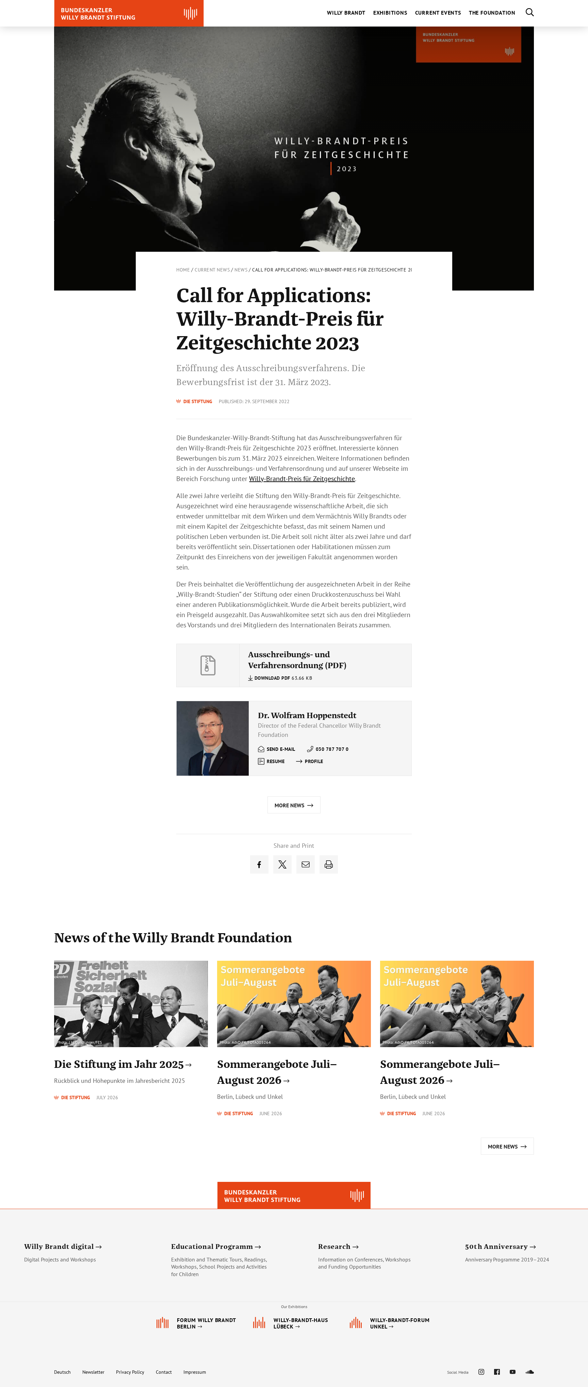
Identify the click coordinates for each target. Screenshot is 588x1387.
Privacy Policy (130, 1372)
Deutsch (62, 1372)
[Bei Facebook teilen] (259, 864)
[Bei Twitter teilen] (282, 864)
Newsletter (93, 1372)
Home (183, 270)
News (240, 270)
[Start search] (525, 13)
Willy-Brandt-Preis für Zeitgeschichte (302, 478)
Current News (212, 270)
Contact (164, 1372)
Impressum (194, 1372)
